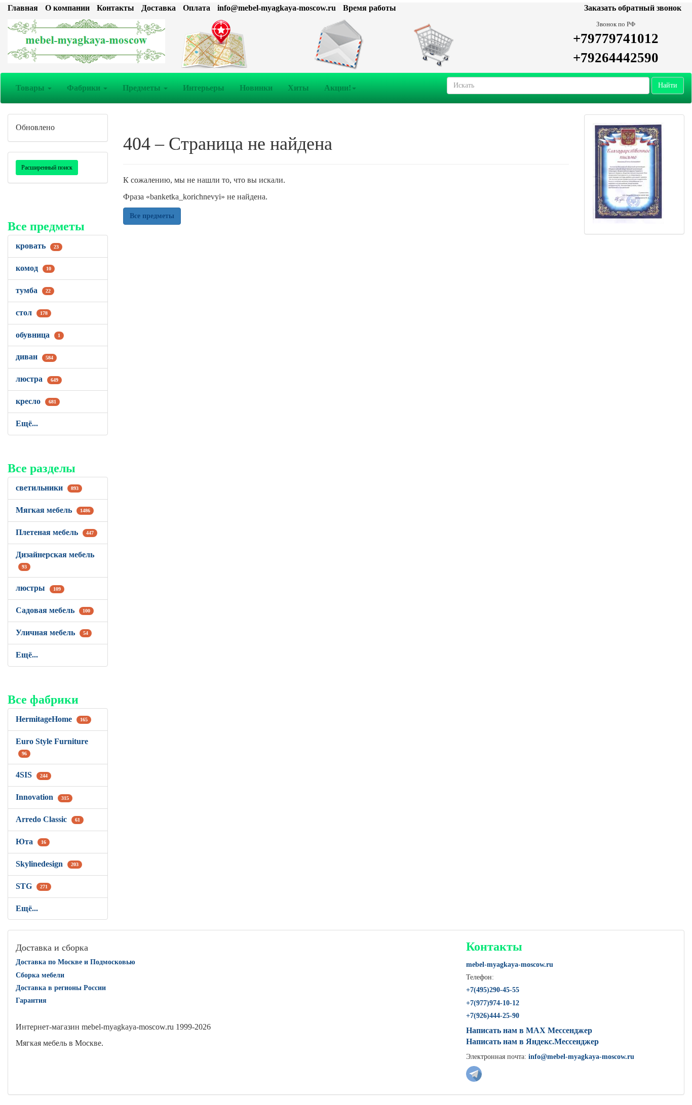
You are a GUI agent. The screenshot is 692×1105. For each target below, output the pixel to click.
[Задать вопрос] (346, 44)
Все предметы (152, 216)
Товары (31, 88)
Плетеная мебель (55, 532)
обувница (38, 335)
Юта (31, 841)
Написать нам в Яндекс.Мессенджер (532, 1041)
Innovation (42, 797)
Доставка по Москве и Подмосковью (75, 962)
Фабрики (84, 88)
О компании (67, 8)
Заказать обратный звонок (632, 8)
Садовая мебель (53, 610)
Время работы (369, 8)
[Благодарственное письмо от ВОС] (628, 172)
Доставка (158, 8)
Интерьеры (203, 88)
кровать (37, 245)
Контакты (115, 8)
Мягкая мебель (53, 510)
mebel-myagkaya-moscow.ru (509, 964)
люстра (37, 379)
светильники (47, 487)
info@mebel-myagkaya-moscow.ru (276, 8)
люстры (38, 588)
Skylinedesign (47, 864)
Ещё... (27, 423)
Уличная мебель (52, 632)
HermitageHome (52, 719)
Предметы (143, 88)
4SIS (32, 774)
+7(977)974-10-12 (492, 1003)
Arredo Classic (48, 819)
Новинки (256, 88)
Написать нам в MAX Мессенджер (529, 1030)
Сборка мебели (40, 975)
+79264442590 (616, 57)
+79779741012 (616, 38)
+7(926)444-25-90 (492, 1015)
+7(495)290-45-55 (492, 990)
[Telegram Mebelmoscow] (474, 1073)
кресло (36, 401)
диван (34, 356)
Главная (23, 8)
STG (32, 886)
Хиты (298, 88)
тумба (33, 290)
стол (32, 312)
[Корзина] (461, 44)
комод (33, 268)
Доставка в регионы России (61, 988)
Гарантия (31, 1000)
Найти (667, 85)
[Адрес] (231, 44)
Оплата (196, 8)
